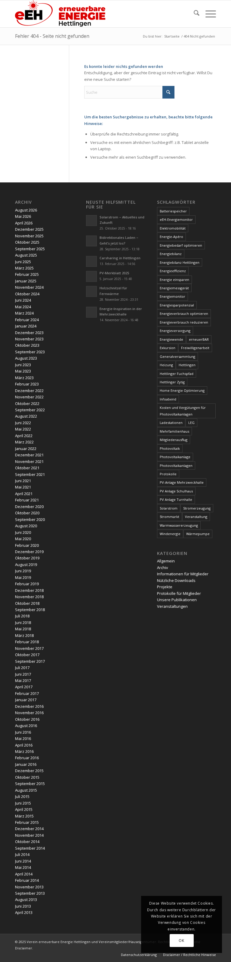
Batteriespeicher (173, 211)
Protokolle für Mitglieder (179, 593)
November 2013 (29, 887)
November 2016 (29, 712)
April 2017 (23, 687)
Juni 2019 (23, 571)
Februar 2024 (27, 319)
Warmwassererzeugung (179, 525)
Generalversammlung (177, 356)
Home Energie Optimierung (182, 390)
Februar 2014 (27, 880)
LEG (191, 422)
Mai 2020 (23, 538)
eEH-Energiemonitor (176, 219)
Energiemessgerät (174, 288)
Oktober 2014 (27, 841)
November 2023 (29, 339)
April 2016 (23, 745)
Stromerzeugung (197, 508)
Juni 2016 (23, 732)
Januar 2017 (25, 699)
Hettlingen (187, 365)
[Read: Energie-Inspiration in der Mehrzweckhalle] (91, 312)
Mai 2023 (23, 371)
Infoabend (168, 399)
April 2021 (23, 493)
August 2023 (26, 358)
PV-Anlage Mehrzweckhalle (182, 482)
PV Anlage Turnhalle (176, 499)
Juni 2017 (23, 674)
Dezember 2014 (29, 828)
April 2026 (23, 223)
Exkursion (167, 348)
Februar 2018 (27, 641)
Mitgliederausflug (173, 439)
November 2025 (29, 236)
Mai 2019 (23, 577)
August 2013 (26, 899)
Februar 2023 (27, 384)
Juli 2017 (22, 667)
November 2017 (29, 648)
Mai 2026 (23, 216)
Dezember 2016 (29, 706)
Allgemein (166, 561)
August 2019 (26, 564)
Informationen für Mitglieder (182, 574)
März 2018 (24, 635)
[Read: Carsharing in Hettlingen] (91, 261)
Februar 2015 (27, 822)
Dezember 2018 (29, 590)
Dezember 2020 (29, 506)
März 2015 (24, 816)
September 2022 (30, 410)
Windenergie (170, 533)
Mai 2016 (23, 738)
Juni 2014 (23, 861)
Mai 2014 (23, 867)
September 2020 (30, 519)
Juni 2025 (23, 261)
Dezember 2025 (29, 229)
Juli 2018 (22, 616)
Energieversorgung (175, 330)
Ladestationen (171, 422)
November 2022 (29, 397)
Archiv (162, 567)
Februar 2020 (27, 545)
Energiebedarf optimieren (181, 245)
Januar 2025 (25, 281)
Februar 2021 (27, 500)
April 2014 (23, 874)
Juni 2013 (23, 906)
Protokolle (168, 474)
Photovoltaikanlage (175, 457)
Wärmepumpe (198, 533)
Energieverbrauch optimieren (184, 313)
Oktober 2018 (27, 603)
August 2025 (26, 255)
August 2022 (26, 416)
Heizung (166, 365)
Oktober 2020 (27, 513)
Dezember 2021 (29, 455)
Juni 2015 (23, 803)
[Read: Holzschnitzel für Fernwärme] (91, 291)
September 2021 (30, 474)
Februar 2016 (27, 757)
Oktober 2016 (27, 719)
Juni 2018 (23, 622)
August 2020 (26, 525)
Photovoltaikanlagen (176, 465)
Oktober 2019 (27, 558)
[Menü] (207, 13)
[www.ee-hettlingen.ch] (60, 13)
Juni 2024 (23, 300)
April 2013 (23, 912)
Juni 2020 (23, 532)
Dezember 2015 (29, 770)
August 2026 (26, 210)
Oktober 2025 (27, 242)
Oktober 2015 (27, 777)
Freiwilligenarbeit (195, 348)
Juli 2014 (22, 854)
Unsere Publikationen (177, 599)
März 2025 (24, 268)
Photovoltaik (170, 448)
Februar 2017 (27, 693)
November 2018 (29, 596)
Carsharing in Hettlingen (120, 258)
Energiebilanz (171, 253)
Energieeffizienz (173, 271)
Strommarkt (169, 516)
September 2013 (30, 893)
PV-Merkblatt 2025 (114, 273)
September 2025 (30, 248)
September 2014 (30, 848)
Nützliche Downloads (176, 580)
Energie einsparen (174, 279)
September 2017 (30, 661)
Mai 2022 (23, 429)
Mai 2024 (23, 306)
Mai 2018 (23, 629)
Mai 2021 (23, 487)
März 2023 (24, 377)
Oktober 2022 (27, 403)
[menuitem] (193, 13)
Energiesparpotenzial (177, 305)
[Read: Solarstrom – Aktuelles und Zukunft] (91, 220)
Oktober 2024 (27, 294)
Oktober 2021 (27, 467)
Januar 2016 (25, 764)
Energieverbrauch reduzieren (184, 322)
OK (181, 940)
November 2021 (29, 461)
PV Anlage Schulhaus (176, 491)
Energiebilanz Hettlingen (179, 262)
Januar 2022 (25, 448)
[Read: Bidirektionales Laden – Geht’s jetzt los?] (91, 241)
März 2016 (24, 751)
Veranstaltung (196, 516)
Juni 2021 (23, 480)
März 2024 (24, 313)
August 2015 (26, 790)
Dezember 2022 (29, 390)
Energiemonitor (172, 296)
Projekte (164, 586)
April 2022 (23, 435)
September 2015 (30, 783)
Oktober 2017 (27, 654)
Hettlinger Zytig (172, 382)
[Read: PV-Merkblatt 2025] (91, 276)
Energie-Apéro (171, 236)
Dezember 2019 (29, 551)
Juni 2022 (23, 422)
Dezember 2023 (29, 332)
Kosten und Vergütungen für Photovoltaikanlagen (183, 410)
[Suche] (193, 13)
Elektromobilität (173, 228)
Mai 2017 (23, 680)
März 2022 (24, 442)
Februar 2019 (27, 583)
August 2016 (26, 725)
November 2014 (29, 835)
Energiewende (171, 339)
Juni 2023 (23, 364)
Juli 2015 (22, 796)
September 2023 (30, 352)
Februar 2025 (27, 274)
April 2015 (23, 809)
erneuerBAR (199, 339)
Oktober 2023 (27, 345)
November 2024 (29, 287)
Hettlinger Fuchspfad (176, 373)
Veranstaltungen (172, 606)
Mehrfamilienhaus (174, 431)
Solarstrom (168, 508)
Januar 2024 (25, 326)
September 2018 (30, 609)
